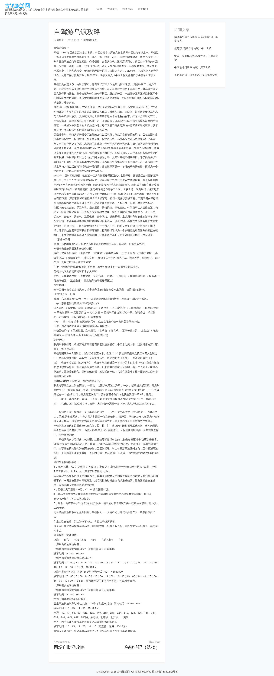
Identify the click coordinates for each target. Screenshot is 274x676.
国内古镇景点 (90, 39)
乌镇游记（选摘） (142, 647)
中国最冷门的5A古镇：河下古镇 (192, 67)
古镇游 (60, 39)
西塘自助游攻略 (69, 647)
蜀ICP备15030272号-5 (164, 671)
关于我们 (143, 9)
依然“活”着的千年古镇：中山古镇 (192, 48)
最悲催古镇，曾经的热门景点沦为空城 (195, 75)
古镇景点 (112, 9)
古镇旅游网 (17, 5)
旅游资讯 (127, 9)
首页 (99, 9)
